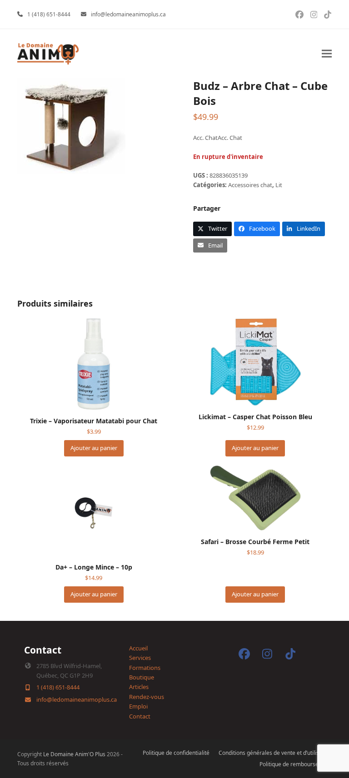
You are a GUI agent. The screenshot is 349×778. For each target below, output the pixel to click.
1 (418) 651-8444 (48, 14)
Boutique (141, 677)
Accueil (138, 648)
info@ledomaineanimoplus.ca (128, 14)
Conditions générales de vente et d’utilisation (275, 753)
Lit (278, 185)
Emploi (138, 706)
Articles (139, 687)
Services (140, 658)
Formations (144, 668)
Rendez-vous (146, 697)
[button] (327, 54)
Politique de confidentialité (176, 753)
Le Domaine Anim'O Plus (74, 754)
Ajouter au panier (93, 448)
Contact (139, 716)
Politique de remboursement (295, 764)
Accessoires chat (250, 185)
